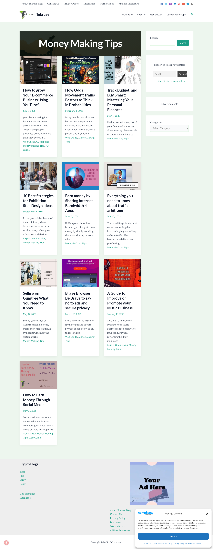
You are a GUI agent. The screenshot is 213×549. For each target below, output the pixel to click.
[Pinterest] (179, 4)
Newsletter (156, 14)
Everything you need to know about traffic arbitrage (120, 203)
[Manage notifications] (6, 542)
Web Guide (29, 141)
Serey (23, 479)
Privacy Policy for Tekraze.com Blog (158, 543)
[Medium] (192, 4)
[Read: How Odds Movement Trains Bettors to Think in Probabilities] (80, 70)
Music (110, 344)
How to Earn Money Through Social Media (36, 400)
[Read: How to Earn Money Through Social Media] (38, 374)
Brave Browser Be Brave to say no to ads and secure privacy (78, 300)
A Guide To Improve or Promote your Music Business (120, 300)
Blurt (22, 471)
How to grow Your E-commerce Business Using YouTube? (38, 97)
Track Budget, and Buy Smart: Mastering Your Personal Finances (122, 100)
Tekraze (42, 14)
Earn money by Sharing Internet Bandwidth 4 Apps (79, 203)
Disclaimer (89, 3)
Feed (140, 14)
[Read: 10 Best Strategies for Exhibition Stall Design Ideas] (38, 175)
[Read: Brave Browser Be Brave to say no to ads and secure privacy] (80, 273)
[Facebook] (161, 4)
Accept (173, 536)
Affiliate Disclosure (129, 3)
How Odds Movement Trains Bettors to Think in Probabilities (80, 97)
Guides (126, 14)
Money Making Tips (33, 145)
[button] (207, 513)
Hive (22, 475)
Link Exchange (28, 493)
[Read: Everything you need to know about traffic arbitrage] (122, 175)
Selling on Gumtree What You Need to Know (36, 300)
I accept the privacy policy (170, 81)
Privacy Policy (71, 3)
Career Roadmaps (176, 14)
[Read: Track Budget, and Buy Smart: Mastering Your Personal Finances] (122, 70)
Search (154, 37)
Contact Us (53, 3)
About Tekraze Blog (32, 3)
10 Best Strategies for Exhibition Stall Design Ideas (38, 200)
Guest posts (42, 141)
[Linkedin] (174, 4)
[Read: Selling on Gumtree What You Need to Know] (38, 273)
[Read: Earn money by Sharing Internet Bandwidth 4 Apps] (80, 175)
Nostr (23, 483)
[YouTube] (183, 4)
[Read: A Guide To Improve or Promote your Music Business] (122, 273)
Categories (156, 122)
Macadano (25, 497)
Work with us (107, 3)
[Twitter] (166, 4)
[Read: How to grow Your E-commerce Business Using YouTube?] (38, 70)
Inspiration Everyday (34, 238)
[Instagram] (170, 4)
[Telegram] (187, 4)
